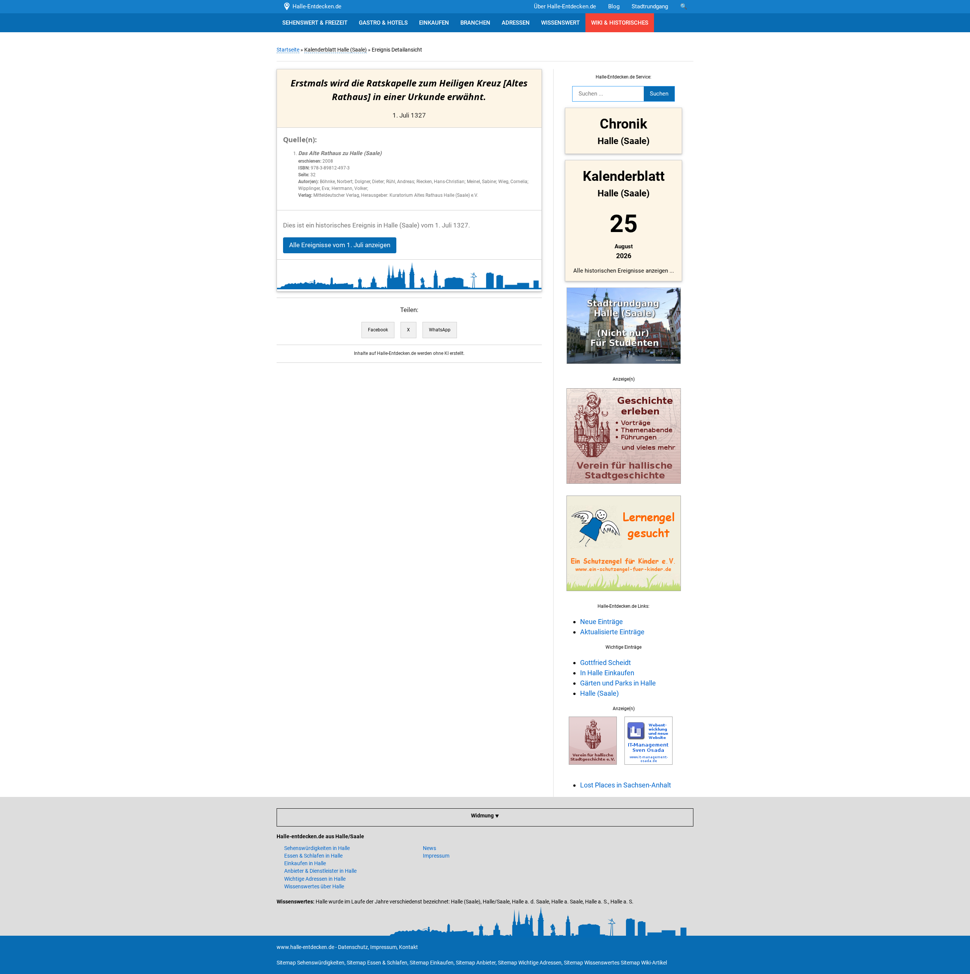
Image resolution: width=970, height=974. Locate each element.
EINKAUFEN (434, 22)
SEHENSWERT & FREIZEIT (314, 22)
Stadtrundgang (650, 6)
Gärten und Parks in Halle (618, 683)
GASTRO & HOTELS (383, 22)
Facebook (378, 330)
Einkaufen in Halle (305, 863)
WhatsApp (440, 330)
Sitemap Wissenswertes (592, 963)
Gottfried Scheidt (605, 663)
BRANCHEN (475, 22)
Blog (614, 6)
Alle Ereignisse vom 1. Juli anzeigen (339, 245)
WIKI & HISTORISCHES (619, 22)
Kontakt (408, 947)
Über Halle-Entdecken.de (565, 6)
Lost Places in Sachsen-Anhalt (625, 785)
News (429, 848)
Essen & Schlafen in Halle (313, 856)
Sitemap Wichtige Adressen (530, 963)
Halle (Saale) (599, 693)
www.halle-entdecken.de (305, 947)
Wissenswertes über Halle (314, 886)
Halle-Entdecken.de (315, 6)
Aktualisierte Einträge (612, 632)
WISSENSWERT (560, 22)
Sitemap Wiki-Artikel (644, 963)
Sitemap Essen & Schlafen (377, 963)
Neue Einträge (601, 622)
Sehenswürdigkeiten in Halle (317, 848)
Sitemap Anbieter (476, 963)
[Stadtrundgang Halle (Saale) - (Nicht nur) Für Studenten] (623, 368)
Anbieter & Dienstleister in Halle (320, 871)
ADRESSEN (516, 22)
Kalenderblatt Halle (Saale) (335, 50)
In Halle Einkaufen (607, 673)
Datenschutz (353, 947)
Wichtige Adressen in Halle (315, 879)
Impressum (436, 856)
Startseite (288, 50)
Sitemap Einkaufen (432, 963)
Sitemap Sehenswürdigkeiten (310, 963)
